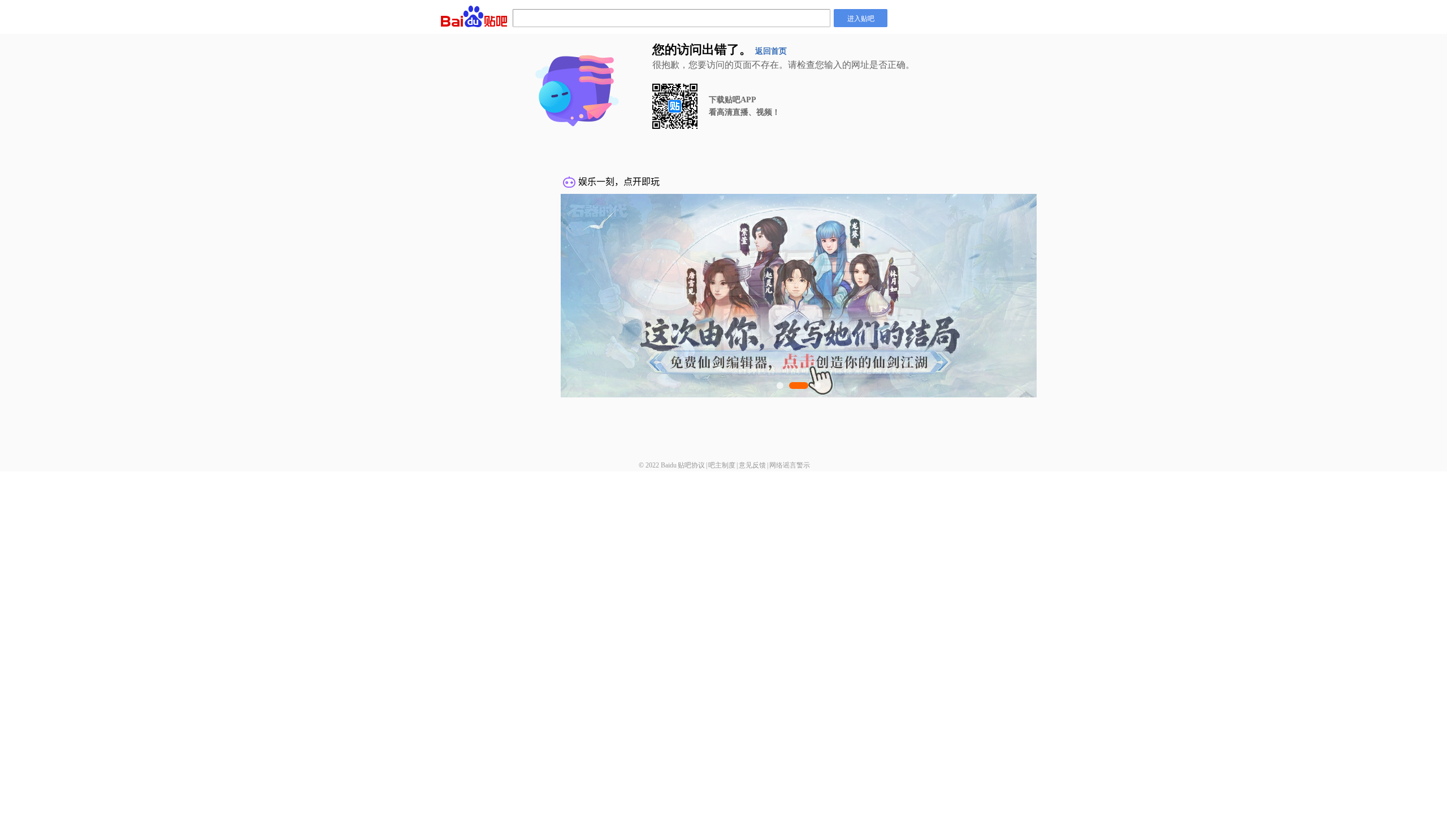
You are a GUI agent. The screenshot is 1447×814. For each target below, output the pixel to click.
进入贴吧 (860, 18)
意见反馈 (752, 465)
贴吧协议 (691, 465)
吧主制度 (721, 465)
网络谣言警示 (789, 465)
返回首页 (771, 51)
